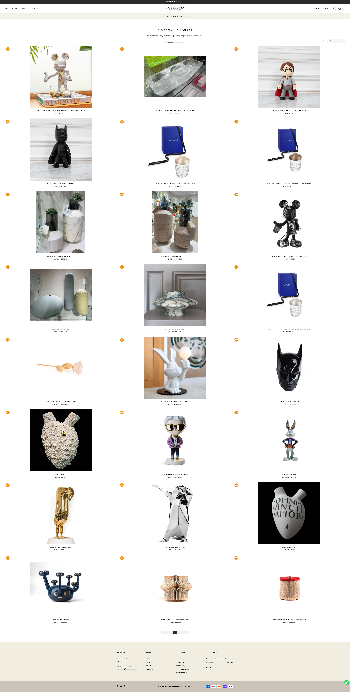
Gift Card (149, 669)
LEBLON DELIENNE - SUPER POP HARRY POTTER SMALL (289, 111)
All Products (150, 659)
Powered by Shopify (185, 686)
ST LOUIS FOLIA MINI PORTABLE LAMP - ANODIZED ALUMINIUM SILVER (289, 329)
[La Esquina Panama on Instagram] (213, 667)
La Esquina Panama (170, 686)
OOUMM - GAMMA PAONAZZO (175, 329)
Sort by (325, 41)
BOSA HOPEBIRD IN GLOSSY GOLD (60, 547)
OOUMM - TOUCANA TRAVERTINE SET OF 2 (175, 256)
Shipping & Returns (182, 672)
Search (148, 662)
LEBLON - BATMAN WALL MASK (289, 402)
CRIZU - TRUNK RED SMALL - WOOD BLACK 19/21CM (289, 620)
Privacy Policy (180, 666)
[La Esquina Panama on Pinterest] (210, 667)
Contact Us (180, 662)
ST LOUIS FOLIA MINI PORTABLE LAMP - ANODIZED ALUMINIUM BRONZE (289, 184)
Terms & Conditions (182, 669)
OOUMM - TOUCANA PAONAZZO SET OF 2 (60, 256)
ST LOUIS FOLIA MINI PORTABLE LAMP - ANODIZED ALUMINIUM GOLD (175, 184)
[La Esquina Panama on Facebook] (206, 667)
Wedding (149, 666)
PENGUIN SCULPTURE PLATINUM (175, 547)
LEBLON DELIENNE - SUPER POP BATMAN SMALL (60, 184)
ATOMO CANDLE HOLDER (61, 620)
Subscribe (229, 663)
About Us (179, 659)
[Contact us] (346, 682)
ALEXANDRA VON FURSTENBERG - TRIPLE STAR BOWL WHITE (175, 111)
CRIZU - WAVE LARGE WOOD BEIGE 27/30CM (175, 620)
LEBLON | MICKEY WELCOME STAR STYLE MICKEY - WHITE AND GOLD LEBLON (61, 111)
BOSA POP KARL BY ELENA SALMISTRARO (175, 474)
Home (167, 16)
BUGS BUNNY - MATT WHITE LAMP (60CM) (174, 402)
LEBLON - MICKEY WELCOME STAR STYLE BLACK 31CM (289, 256)
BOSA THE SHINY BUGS (289, 474)
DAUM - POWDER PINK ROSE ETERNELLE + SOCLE (61, 402)
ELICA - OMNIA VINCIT (289, 547)
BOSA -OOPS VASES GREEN (61, 329)
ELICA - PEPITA (60, 474)
